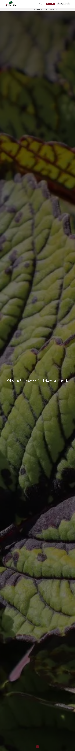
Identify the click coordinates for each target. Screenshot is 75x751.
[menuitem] (23, 4)
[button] (58, 3)
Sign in (63, 4)
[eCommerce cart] (68, 3)
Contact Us (50, 4)
